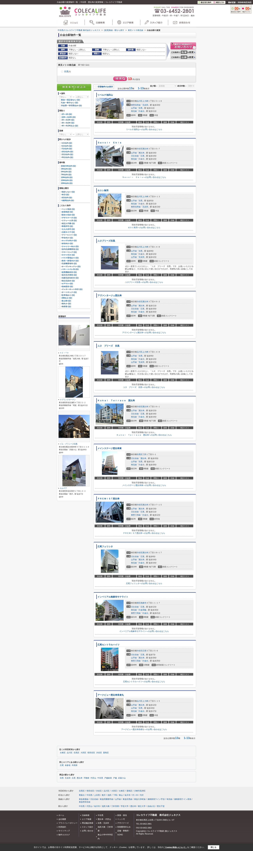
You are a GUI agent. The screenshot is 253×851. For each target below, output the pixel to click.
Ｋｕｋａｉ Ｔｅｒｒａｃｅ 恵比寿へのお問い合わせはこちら (144, 435)
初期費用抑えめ (124, 827)
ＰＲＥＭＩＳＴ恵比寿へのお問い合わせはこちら (144, 533)
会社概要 (62, 819)
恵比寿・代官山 (104, 819)
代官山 (93, 778)
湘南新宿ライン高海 (182, 799)
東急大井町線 (140, 799)
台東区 (63, 753)
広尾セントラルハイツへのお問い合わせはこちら (144, 681)
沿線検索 (85, 815)
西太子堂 (161, 806)
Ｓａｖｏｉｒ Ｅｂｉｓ (110, 142)
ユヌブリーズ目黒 (106, 241)
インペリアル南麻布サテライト (113, 597)
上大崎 (145, 101)
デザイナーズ (123, 823)
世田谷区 (91, 753)
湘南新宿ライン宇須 (156, 799)
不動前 (86, 778)
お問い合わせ (87, 831)
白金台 (141, 111)
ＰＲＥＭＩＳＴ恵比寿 (108, 498)
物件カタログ (64, 835)
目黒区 (139, 454)
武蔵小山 (122, 778)
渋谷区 (139, 149)
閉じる (213, 847)
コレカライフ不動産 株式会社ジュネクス (158, 815)
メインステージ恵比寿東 (110, 448)
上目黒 (97, 795)
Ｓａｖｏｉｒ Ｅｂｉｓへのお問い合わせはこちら (144, 177)
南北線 (134, 111)
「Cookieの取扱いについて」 (175, 847)
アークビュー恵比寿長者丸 (111, 695)
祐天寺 (127, 795)
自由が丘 (151, 806)
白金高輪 (142, 610)
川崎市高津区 (140, 791)
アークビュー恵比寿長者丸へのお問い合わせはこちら (144, 729)
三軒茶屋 (115, 806)
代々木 (135, 795)
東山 (121, 795)
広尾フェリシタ (105, 546)
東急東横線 (83, 799)
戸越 (115, 778)
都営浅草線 (136, 105)
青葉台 (82, 795)
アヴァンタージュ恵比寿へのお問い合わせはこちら (144, 332)
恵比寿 (145, 149)
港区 (139, 603)
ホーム (61, 815)
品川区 (139, 101)
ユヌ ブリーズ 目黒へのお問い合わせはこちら (144, 387)
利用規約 (62, 827)
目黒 (67, 71)
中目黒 (100, 778)
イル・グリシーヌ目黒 (68, 444)
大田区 (83, 753)
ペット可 (121, 819)
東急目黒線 (127, 799)
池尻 (109, 795)
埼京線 (169, 799)
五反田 (145, 105)
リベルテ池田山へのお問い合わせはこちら (144, 129)
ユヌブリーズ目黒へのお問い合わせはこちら (144, 282)
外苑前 (74, 765)
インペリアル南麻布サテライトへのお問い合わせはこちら (144, 631)
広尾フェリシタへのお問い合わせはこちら (144, 583)
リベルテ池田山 (105, 95)
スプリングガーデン (68, 400)
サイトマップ (64, 831)
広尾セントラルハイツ (108, 644)
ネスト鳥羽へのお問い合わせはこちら (144, 227)
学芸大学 (124, 806)
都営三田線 (136, 515)
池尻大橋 (105, 806)
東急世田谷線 (84, 802)
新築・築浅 (122, 815)
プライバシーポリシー (67, 823)
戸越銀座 (108, 778)
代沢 (142, 795)
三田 (144, 454)
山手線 (134, 108)
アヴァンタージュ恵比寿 (110, 295)
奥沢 (104, 795)
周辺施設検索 (87, 823)
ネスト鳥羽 (103, 190)
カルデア (63, 488)
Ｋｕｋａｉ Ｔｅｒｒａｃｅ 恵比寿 (116, 400)
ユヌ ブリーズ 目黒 (108, 346)
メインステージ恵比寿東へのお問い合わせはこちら (144, 485)
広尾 (142, 156)
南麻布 (143, 603)
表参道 (68, 765)
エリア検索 (86, 819)
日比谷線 (135, 156)
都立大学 (142, 806)
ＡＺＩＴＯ (64, 353)
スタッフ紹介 (87, 827)
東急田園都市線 (106, 799)
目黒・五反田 (103, 823)
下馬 (115, 795)
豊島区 (106, 753)
